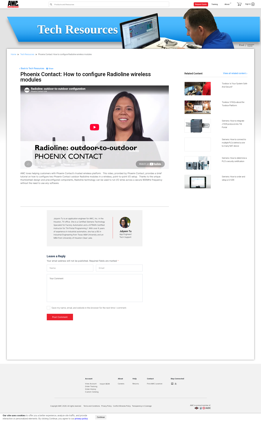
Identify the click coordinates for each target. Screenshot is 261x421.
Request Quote (201, 4)
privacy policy (81, 418)
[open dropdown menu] (229, 3)
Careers (121, 384)
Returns (136, 384)
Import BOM (105, 384)
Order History (90, 389)
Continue (101, 417)
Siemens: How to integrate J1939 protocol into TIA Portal (233, 124)
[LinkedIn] (173, 383)
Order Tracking (91, 386)
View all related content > (235, 73)
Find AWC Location (154, 384)
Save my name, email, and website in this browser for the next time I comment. (89, 308)
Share (51, 68)
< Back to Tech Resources (31, 68)
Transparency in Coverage (142, 406)
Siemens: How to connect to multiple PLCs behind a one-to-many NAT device (234, 142)
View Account (91, 384)
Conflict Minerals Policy (122, 406)
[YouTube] (176, 383)
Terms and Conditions (91, 406)
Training (215, 4)
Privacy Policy (106, 406)
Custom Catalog (91, 392)
